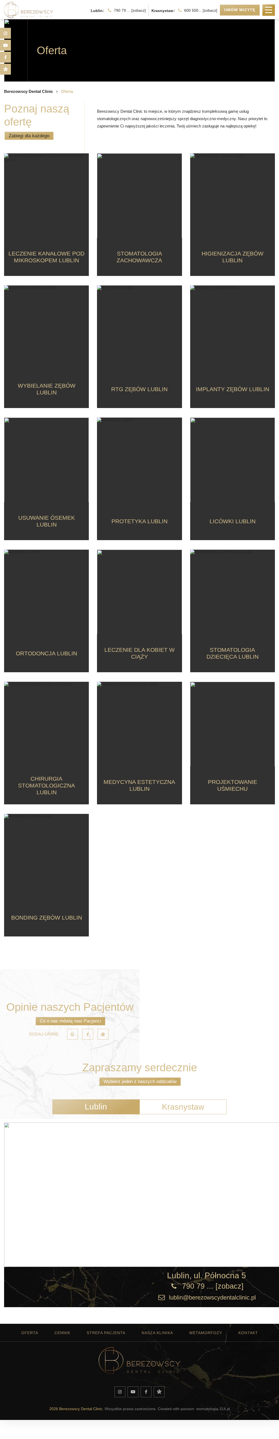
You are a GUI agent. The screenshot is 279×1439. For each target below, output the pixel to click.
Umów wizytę (239, 10)
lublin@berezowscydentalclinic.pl (212, 1297)
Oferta (29, 1333)
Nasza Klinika (157, 1333)
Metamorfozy (205, 1333)
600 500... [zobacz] (200, 10)
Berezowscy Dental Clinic (28, 91)
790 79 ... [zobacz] (130, 10)
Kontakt (248, 1333)
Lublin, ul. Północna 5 (206, 1275)
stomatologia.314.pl (213, 1409)
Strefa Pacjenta (106, 1333)
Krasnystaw (183, 1106)
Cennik (62, 1333)
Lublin (96, 1106)
